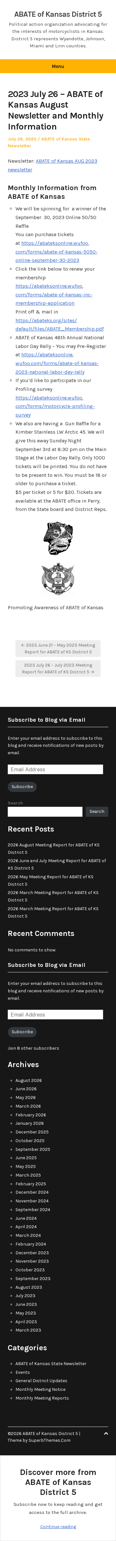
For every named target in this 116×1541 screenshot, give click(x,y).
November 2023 (32, 1261)
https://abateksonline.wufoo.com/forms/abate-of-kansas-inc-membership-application (53, 294)
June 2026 (26, 1089)
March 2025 (28, 1175)
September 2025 (32, 1149)
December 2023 (32, 1253)
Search (15, 803)
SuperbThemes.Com (50, 1440)
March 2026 (28, 1106)
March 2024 (28, 1235)
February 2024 (30, 1244)
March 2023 (28, 1330)
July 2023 (25, 1295)
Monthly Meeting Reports (42, 1398)
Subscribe (22, 786)
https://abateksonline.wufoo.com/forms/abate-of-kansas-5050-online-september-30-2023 (56, 251)
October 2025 (29, 1140)
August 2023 (28, 1287)
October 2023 (30, 1270)
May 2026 (25, 1097)
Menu (58, 66)
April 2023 (26, 1321)
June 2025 (26, 1158)
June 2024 (26, 1218)
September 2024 (32, 1209)
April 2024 (26, 1226)
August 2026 (28, 1080)
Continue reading (58, 1526)
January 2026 (29, 1123)
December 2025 (32, 1132)
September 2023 (33, 1278)
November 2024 (32, 1201)
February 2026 (30, 1115)
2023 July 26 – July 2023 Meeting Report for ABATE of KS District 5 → (58, 668)
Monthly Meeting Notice (40, 1389)
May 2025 (25, 1166)
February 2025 (30, 1184)
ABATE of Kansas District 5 (58, 14)
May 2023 (25, 1313)
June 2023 (26, 1304)
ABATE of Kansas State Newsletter (50, 1363)
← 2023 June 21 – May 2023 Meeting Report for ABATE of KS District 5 (58, 648)
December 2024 (32, 1192)
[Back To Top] (106, 1433)
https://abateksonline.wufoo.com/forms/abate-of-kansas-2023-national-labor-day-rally (57, 363)
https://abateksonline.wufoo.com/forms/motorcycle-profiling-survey (55, 406)
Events (22, 1372)
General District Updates (41, 1380)
